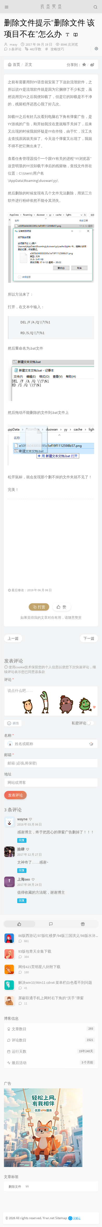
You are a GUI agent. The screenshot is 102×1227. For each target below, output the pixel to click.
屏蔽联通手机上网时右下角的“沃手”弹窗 (51, 998)
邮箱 (9, 754)
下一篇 (88, 638)
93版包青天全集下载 (34, 951)
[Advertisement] (51, 541)
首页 (16, 64)
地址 (8, 774)
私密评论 (79, 723)
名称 (9, 735)
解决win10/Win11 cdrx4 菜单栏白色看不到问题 (55, 982)
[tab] (19, 924)
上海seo (23, 879)
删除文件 (15, 1186)
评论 (9, 679)
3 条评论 (15, 49)
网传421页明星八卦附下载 (39, 966)
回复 (22, 840)
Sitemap (61, 1218)
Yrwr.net (48, 1218)
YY (27, 1186)
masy (13, 44)
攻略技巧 (57, 49)
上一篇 (13, 638)
